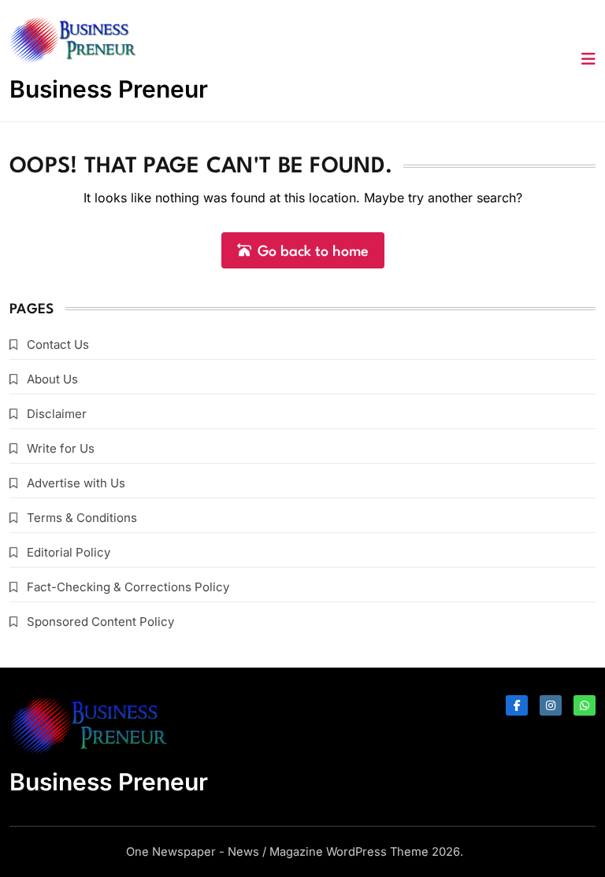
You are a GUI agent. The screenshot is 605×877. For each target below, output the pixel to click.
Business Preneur (108, 89)
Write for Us (61, 448)
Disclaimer (57, 413)
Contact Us (58, 344)
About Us (52, 379)
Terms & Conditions (82, 517)
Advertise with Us (76, 483)
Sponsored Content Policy (100, 621)
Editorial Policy (68, 552)
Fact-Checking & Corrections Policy (128, 586)
